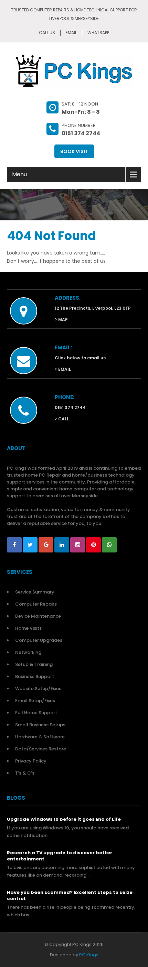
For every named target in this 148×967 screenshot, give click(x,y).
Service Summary (34, 592)
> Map (61, 319)
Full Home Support (36, 712)
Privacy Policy (30, 761)
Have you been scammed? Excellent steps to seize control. (70, 895)
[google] (46, 544)
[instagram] (77, 544)
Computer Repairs (36, 604)
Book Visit (74, 151)
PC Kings (88, 954)
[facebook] (14, 544)
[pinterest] (93, 544)
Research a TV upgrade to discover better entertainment (59, 856)
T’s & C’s (24, 773)
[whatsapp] (109, 544)
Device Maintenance (38, 616)
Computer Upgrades (38, 640)
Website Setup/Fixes (38, 688)
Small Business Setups (40, 724)
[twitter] (30, 544)
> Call (62, 419)
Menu (19, 174)
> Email (63, 369)
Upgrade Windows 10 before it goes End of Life (64, 819)
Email (71, 33)
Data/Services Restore (40, 749)
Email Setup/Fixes (35, 700)
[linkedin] (61, 544)
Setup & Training (34, 664)
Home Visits (28, 628)
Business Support (34, 676)
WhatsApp (98, 33)
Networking (28, 652)
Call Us (47, 33)
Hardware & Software (40, 737)
